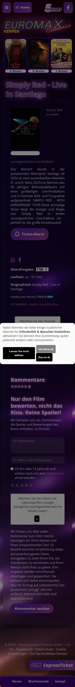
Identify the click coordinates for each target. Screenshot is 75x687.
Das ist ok (44, 357)
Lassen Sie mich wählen (19, 353)
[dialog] (37, 343)
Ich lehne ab (46, 349)
